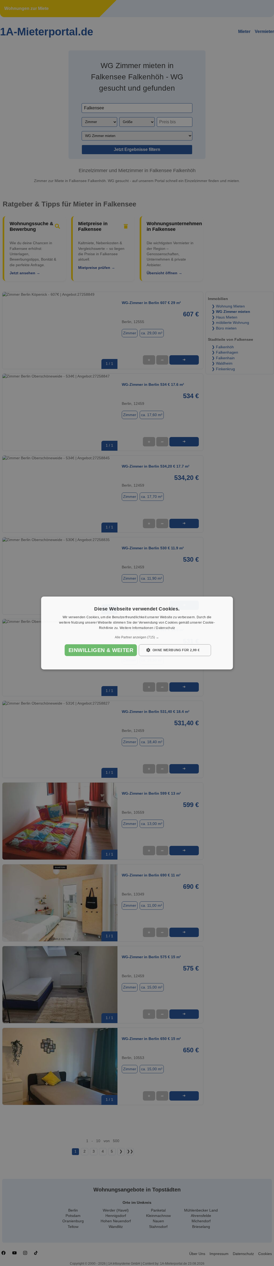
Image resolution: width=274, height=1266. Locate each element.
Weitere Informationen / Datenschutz (147, 628)
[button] (137, 637)
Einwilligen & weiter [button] (100, 650)
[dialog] (137, 633)
